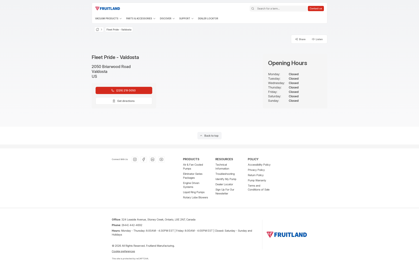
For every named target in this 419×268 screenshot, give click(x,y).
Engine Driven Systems (191, 185)
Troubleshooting (225, 173)
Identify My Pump (225, 179)
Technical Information (222, 166)
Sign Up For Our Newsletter (224, 191)
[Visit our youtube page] (161, 159)
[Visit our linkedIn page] (152, 159)
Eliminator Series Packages (192, 175)
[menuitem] (108, 18)
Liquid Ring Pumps (194, 192)
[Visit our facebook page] (144, 159)
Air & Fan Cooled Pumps (193, 166)
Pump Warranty (257, 180)
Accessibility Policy (259, 164)
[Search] (253, 8)
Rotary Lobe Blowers (195, 197)
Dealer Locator (224, 184)
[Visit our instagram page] (135, 159)
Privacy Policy (256, 170)
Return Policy (256, 175)
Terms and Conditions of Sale (259, 187)
